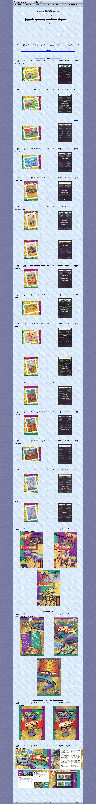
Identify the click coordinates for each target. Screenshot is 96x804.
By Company (20, 4)
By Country (42, 4)
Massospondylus (76, 61)
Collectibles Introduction (72, 4)
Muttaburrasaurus (76, 207)
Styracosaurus (76, 120)
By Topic (37, 4)
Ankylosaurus (76, 383)
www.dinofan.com (17, 802)
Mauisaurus (76, 500)
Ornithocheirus (76, 324)
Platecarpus (76, 149)
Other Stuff (61, 53)
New (15, 4)
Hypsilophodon (76, 441)
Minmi (76, 295)
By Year (47, 4)
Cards (28, 53)
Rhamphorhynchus (76, 470)
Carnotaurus (76, 412)
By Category (26, 4)
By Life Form (57, 4)
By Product (32, 4)
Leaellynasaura (76, 178)
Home (80, 5)
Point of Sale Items (47, 53)
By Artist (52, 4)
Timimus (76, 266)
